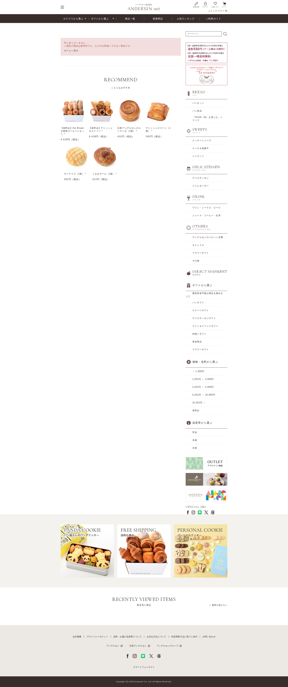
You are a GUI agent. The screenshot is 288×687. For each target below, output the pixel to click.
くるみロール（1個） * (104, 174)
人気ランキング (185, 18)
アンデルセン (112, 646)
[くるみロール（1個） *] (104, 156)
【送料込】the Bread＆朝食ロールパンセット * (72, 131)
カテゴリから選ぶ (73, 18)
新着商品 (158, 18)
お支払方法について (156, 636)
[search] (225, 34)
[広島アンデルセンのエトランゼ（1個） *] (129, 110)
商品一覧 (130, 18)
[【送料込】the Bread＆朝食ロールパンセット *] (73, 110)
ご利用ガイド (213, 18)
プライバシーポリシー (97, 636)
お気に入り (215, 7)
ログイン (205, 7)
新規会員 (196, 7)
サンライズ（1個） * (75, 174)
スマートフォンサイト (144, 667)
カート (224, 7)
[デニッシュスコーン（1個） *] (158, 110)
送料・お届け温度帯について (127, 636)
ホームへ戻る (71, 50)
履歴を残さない (219, 605)
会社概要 (77, 636)
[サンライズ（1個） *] (76, 156)
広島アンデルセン (138, 646)
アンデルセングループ (167, 646)
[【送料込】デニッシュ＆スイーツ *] (101, 110)
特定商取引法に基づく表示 (184, 636)
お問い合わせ (209, 636)
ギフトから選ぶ (100, 18)
